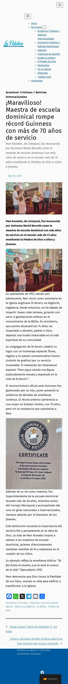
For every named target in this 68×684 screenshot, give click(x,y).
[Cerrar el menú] (27, 16)
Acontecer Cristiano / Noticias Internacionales (32, 603)
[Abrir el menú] (59, 5)
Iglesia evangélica (25, 606)
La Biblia (42, 606)
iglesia (9, 606)
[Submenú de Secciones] (44, 27)
